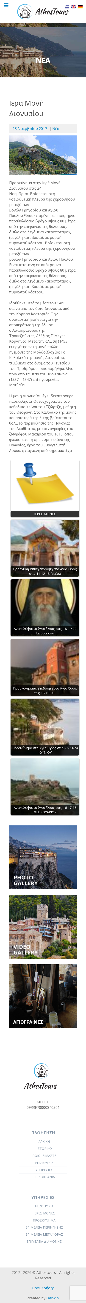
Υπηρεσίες (44, 1170)
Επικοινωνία (44, 1177)
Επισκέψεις (44, 1162)
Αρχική (44, 1141)
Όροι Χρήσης (43, 1287)
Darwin (52, 1297)
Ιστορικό (44, 1148)
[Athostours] (43, 11)
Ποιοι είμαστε (44, 1155)
